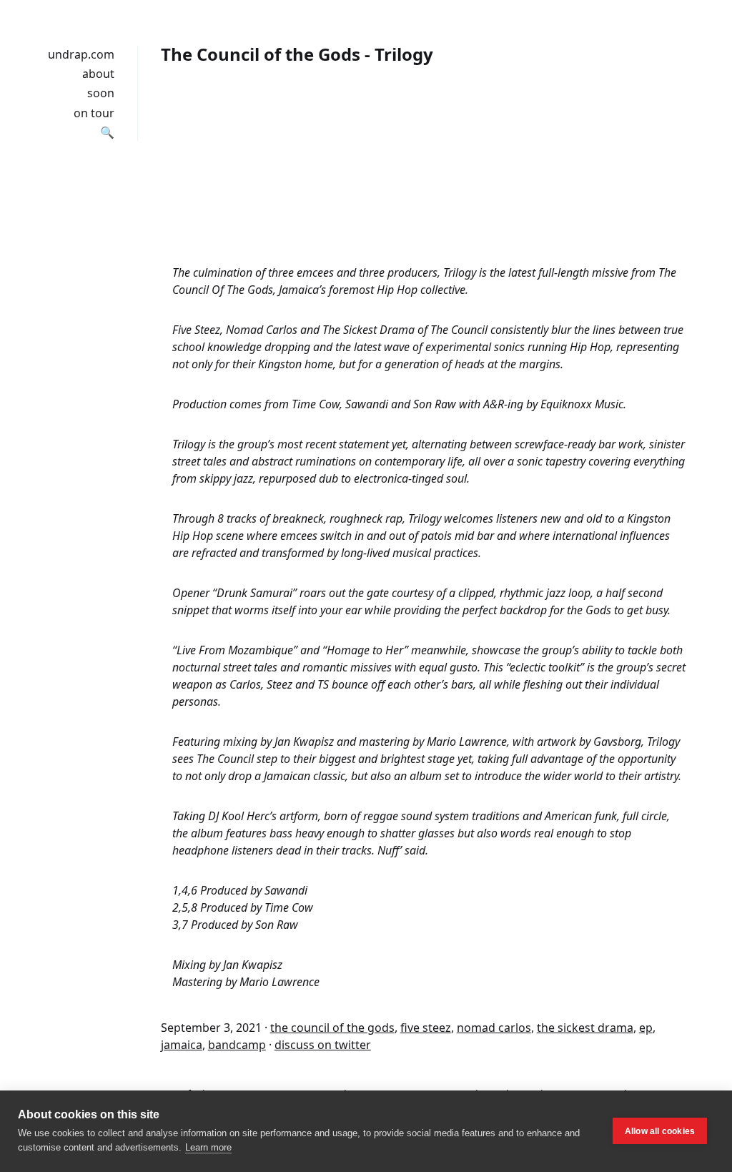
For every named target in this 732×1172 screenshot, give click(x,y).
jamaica (181, 1045)
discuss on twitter (322, 1045)
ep (646, 1027)
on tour (94, 113)
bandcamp (237, 1045)
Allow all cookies (660, 1131)
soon (100, 93)
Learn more (208, 1147)
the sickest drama (585, 1027)
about (98, 74)
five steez (425, 1027)
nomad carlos (494, 1027)
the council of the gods (332, 1027)
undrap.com (81, 54)
